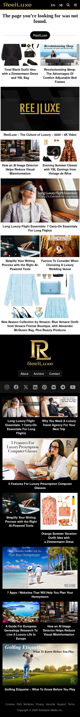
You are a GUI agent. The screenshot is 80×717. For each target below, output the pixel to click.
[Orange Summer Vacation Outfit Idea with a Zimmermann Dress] (59, 528)
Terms (71, 704)
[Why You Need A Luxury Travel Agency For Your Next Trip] (59, 416)
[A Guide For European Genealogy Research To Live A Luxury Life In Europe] (21, 621)
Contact (54, 373)
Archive (39, 373)
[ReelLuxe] (40, 352)
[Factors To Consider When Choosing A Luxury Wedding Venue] (59, 255)
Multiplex (29, 704)
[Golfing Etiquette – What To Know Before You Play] (40, 684)
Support (61, 704)
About (24, 373)
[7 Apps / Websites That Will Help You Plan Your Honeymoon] (40, 587)
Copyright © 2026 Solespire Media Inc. (40, 710)
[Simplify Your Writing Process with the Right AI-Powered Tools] (20, 255)
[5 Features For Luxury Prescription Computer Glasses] (40, 479)
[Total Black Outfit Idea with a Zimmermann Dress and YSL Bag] (20, 64)
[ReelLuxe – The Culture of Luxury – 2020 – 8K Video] (40, 129)
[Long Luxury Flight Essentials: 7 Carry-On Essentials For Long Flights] (40, 221)
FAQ (19, 704)
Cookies (10, 704)
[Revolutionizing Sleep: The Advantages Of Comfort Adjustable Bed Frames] (59, 64)
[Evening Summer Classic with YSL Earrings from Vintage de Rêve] (59, 160)
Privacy (40, 704)
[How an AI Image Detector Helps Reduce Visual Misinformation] (20, 160)
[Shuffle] (60, 5)
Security (50, 704)
